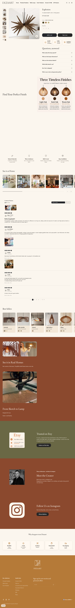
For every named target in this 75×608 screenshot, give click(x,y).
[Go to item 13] (4, 23)
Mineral (34, 327)
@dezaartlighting (42, 514)
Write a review (55, 202)
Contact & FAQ (48, 2)
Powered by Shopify (14, 603)
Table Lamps (32, 2)
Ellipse (62, 327)
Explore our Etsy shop (44, 445)
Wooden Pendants (24, 2)
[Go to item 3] (4, 37)
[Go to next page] (44, 299)
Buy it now (65, 35)
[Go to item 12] (4, 19)
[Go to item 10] (4, 10)
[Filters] (67, 202)
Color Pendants (40, 2)
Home (17, 2)
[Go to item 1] (7, 207)
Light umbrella (21, 327)
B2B (16, 592)
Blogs (16, 594)
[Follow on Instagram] (6, 599)
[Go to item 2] (4, 32)
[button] (9, 241)
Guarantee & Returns (19, 588)
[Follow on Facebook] (3, 599)
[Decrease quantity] (43, 28)
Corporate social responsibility (21, 585)
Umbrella (6, 327)
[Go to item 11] (4, 14)
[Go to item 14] (4, 28)
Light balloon (49, 327)
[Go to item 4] (4, 41)
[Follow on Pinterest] (9, 599)
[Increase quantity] (48, 28)
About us (17, 583)
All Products (56, 2)
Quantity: (44, 25)
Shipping (17, 590)
